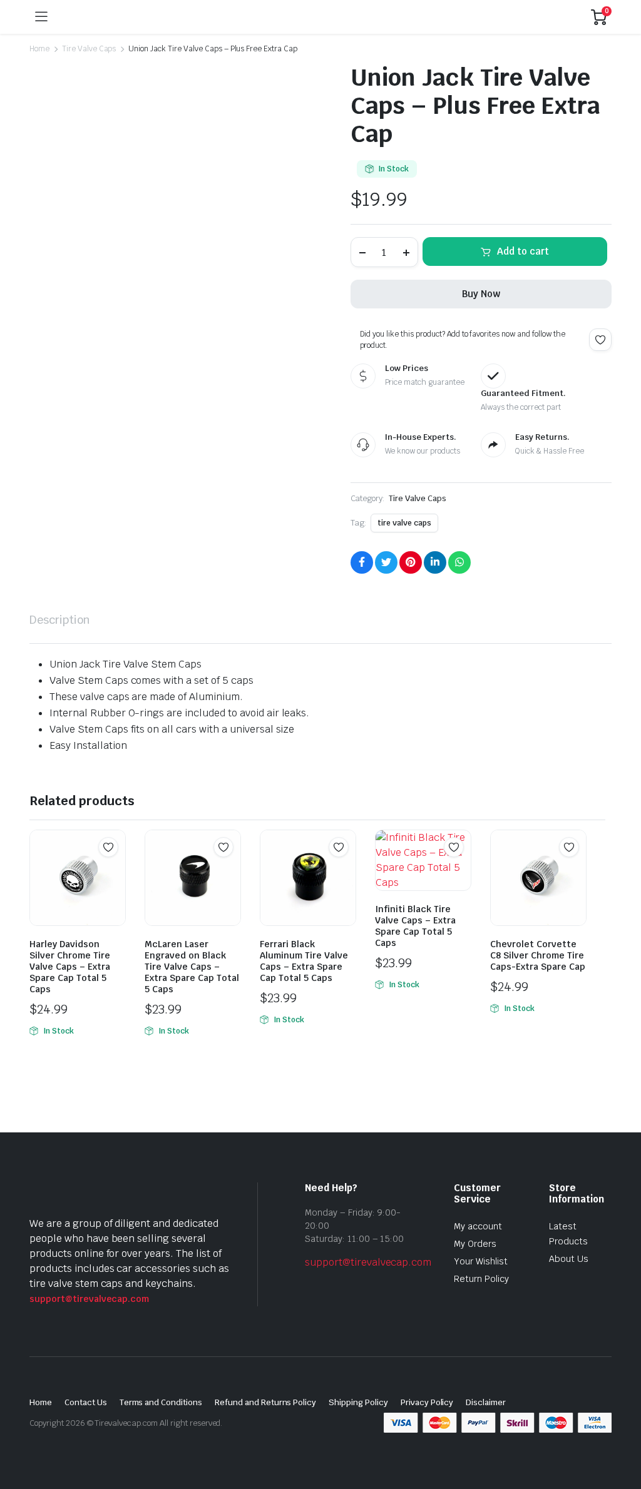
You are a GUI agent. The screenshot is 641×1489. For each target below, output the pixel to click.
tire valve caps (404, 523)
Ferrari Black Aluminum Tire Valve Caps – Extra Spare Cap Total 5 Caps (304, 960)
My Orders (475, 1243)
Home (39, 49)
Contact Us (85, 1402)
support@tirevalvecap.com (89, 1298)
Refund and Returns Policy (265, 1402)
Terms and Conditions (161, 1402)
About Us (568, 1258)
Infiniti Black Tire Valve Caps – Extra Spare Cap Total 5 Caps (415, 925)
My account (478, 1226)
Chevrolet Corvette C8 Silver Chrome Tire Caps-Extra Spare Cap (537, 955)
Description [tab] (59, 619)
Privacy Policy (427, 1402)
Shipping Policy (358, 1402)
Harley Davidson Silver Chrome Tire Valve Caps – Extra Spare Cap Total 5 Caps (69, 966)
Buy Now (481, 294)
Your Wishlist (481, 1261)
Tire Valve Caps (89, 49)
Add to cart (523, 251)
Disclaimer (486, 1402)
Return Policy (481, 1278)
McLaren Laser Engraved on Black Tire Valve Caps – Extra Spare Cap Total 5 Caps (192, 966)
